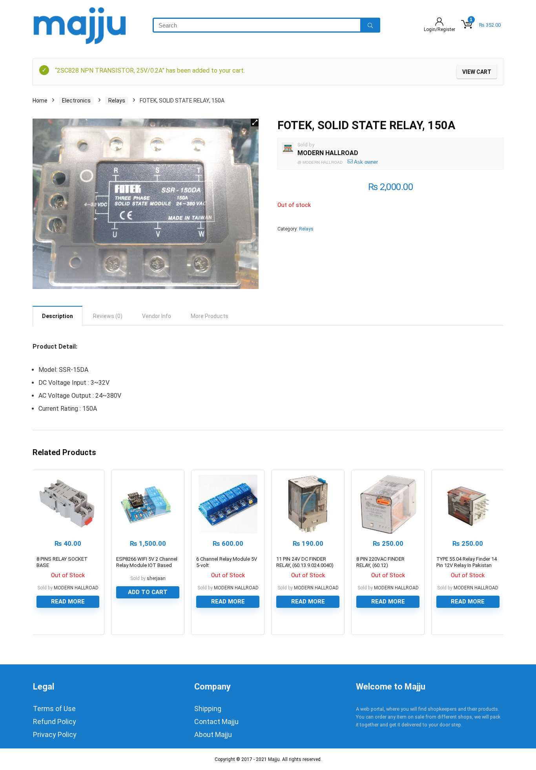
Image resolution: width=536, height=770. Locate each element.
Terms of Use (54, 708)
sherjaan (156, 578)
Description (57, 316)
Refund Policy (54, 721)
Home (40, 100)
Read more (68, 601)
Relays (116, 100)
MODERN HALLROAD (327, 153)
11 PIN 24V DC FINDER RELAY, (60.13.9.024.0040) (305, 562)
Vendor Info (156, 316)
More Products (209, 316)
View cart (476, 72)
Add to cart (148, 592)
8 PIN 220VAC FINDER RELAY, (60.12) (380, 562)
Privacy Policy (55, 734)
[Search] (370, 25)
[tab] (57, 316)
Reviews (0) (107, 316)
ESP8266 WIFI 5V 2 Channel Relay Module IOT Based (146, 562)
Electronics (76, 100)
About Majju (213, 734)
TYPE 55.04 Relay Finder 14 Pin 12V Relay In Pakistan (466, 562)
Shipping (207, 708)
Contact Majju (216, 721)
